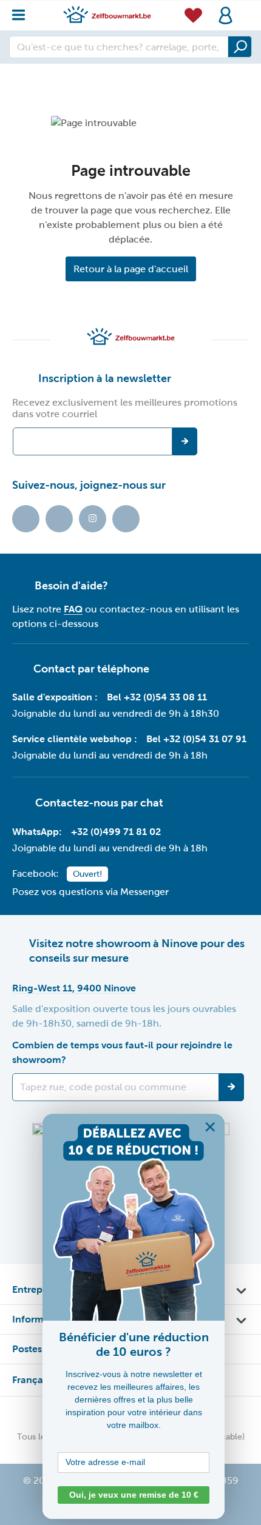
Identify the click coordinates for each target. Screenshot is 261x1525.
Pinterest (126, 518)
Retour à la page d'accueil (130, 269)
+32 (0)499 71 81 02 (116, 831)
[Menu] (22, 11)
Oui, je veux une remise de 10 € (133, 1495)
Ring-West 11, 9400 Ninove (74, 988)
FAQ (73, 609)
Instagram (92, 518)
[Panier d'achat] (245, 8)
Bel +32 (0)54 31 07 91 (196, 739)
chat (151, 803)
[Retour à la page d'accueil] (107, 14)
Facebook (59, 518)
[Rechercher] (240, 47)
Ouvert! (87, 874)
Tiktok (25, 518)
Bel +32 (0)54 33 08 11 (157, 697)
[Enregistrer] (231, 1087)
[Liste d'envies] (193, 15)
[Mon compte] (225, 15)
